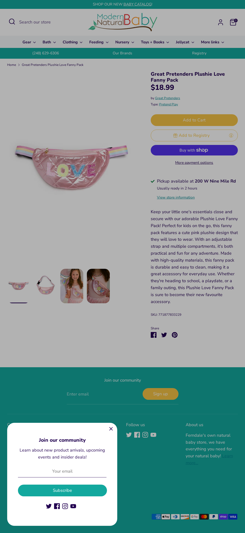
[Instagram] (65, 506)
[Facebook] (57, 506)
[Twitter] (49, 506)
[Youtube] (73, 506)
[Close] (111, 429)
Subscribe (62, 490)
